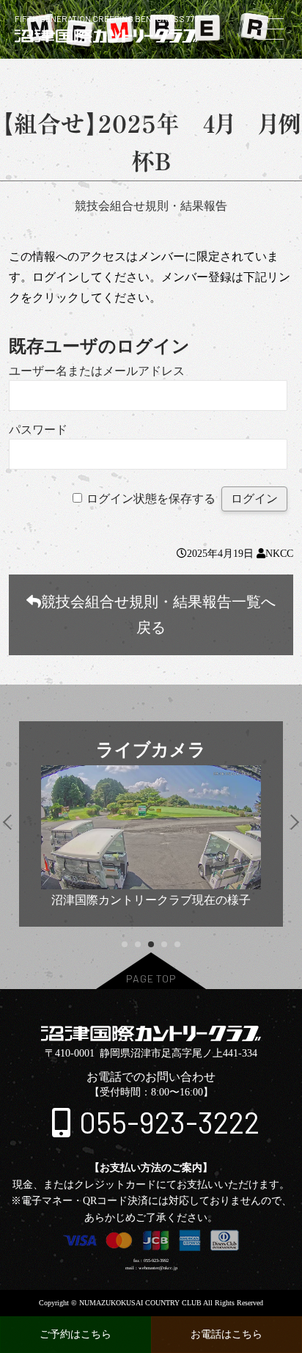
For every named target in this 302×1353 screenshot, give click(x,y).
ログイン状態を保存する (151, 498)
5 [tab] (177, 944)
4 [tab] (164, 944)
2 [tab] (137, 944)
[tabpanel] (151, 824)
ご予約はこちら (75, 1334)
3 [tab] (151, 944)
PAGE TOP (151, 978)
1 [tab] (124, 944)
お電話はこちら (226, 1334)
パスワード (38, 429)
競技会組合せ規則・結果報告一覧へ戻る (158, 614)
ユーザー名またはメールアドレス (97, 371)
